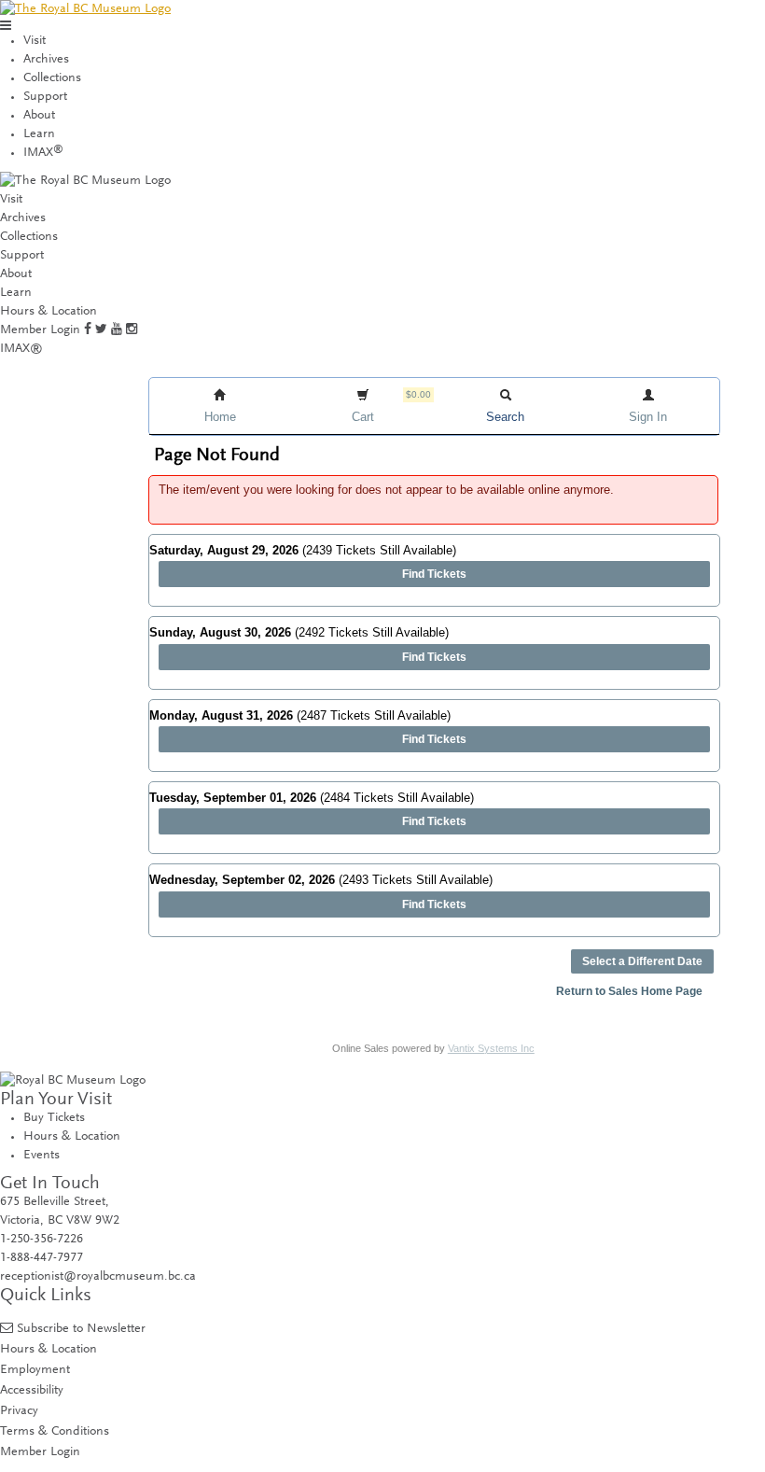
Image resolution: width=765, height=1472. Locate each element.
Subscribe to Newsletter (81, 1329)
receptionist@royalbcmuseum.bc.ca (98, 1276)
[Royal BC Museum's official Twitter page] (101, 330)
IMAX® (21, 349)
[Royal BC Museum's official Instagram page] (131, 330)
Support (45, 97)
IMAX (43, 153)
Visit (34, 41)
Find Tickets (434, 574)
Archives (46, 59)
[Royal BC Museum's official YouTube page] (116, 330)
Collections (52, 78)
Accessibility (31, 1390)
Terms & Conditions (54, 1431)
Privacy (19, 1411)
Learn (39, 134)
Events (41, 1155)
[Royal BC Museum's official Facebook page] (87, 330)
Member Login (40, 330)
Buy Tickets (54, 1118)
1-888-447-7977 (41, 1258)
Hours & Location (48, 311)
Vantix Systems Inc (491, 1048)
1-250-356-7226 (41, 1239)
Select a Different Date (642, 961)
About (39, 115)
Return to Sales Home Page (629, 991)
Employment (35, 1370)
